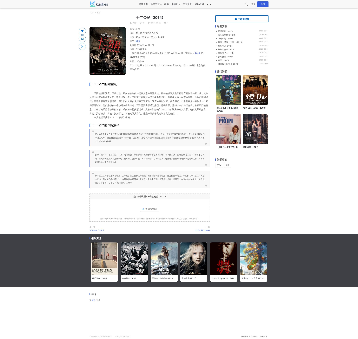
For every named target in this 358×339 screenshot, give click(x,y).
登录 (253, 4)
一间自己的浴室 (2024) (227, 147)
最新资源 (143, 4)
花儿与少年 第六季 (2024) (252, 278)
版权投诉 (263, 336)
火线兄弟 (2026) (225, 56)
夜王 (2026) (223, 60)
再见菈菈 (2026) (225, 31)
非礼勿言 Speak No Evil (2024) (224, 278)
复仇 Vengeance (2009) (254, 108)
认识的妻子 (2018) (226, 49)
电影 (166, 4)
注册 (263, 4)
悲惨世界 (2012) (189, 278)
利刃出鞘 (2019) (202, 230)
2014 (197, 53)
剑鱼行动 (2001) (129, 278)
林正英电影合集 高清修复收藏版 (228, 109)
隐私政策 (254, 336)
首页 (91, 12)
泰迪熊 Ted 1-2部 (226, 53)
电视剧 (175, 4)
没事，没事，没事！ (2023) (230, 42)
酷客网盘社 (108, 336)
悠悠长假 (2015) (97, 230)
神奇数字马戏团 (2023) (228, 64)
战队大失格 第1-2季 (226, 35)
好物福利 (199, 4)
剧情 (138, 41)
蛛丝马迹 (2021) (225, 46)
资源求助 (187, 4)
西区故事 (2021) (250, 147)
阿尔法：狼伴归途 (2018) (163, 278)
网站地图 (244, 336)
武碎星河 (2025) (225, 38)
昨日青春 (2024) (99, 278)
